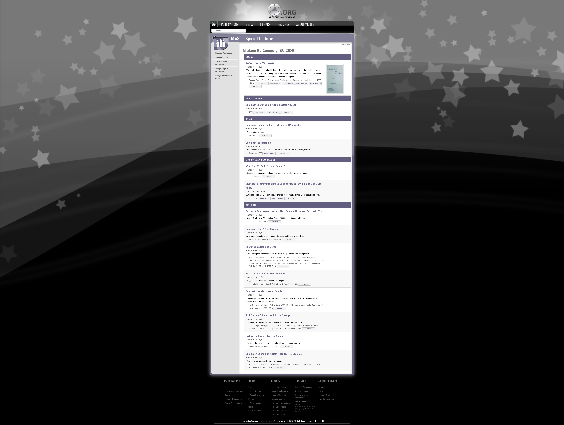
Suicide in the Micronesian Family (264, 291)
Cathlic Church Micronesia (221, 63)
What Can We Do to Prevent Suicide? (265, 166)
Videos (251, 387)
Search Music (279, 415)
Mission (322, 387)
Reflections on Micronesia (260, 63)
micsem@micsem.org (275, 421)
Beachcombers (221, 57)
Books (227, 395)
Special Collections (280, 391)
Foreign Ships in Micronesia (221, 70)
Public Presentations (233, 403)
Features (283, 24)
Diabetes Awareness (223, 53)
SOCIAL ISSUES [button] (315, 83)
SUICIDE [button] (255, 86)
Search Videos (279, 411)
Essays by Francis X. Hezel (224, 77)
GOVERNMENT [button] (301, 83)
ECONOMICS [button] (275, 83)
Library (265, 24)
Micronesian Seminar (249, 421)
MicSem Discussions (234, 399)
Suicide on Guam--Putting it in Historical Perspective (274, 125)
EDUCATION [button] (288, 83)
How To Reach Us (326, 399)
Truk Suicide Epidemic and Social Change (268, 315)
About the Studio (257, 395)
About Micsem (305, 24)
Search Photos (279, 407)
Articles (228, 387)
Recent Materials (279, 395)
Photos (251, 399)
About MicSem (327, 380)
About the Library (279, 387)
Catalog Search (278, 399)
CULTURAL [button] (261, 83)
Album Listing (255, 403)
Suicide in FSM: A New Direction (263, 229)
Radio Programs (255, 411)
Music (250, 407)
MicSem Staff (324, 395)
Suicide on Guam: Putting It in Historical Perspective (274, 354)
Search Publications (281, 403)
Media (249, 24)
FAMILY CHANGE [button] (273, 112)
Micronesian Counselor (234, 391)
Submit (244, 31)
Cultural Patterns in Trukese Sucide (264, 336)
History (322, 391)
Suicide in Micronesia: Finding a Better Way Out (271, 104)
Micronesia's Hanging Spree (261, 247)
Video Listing (255, 391)
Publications (229, 24)
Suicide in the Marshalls (258, 142)
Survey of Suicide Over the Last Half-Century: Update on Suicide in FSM (284, 211)
